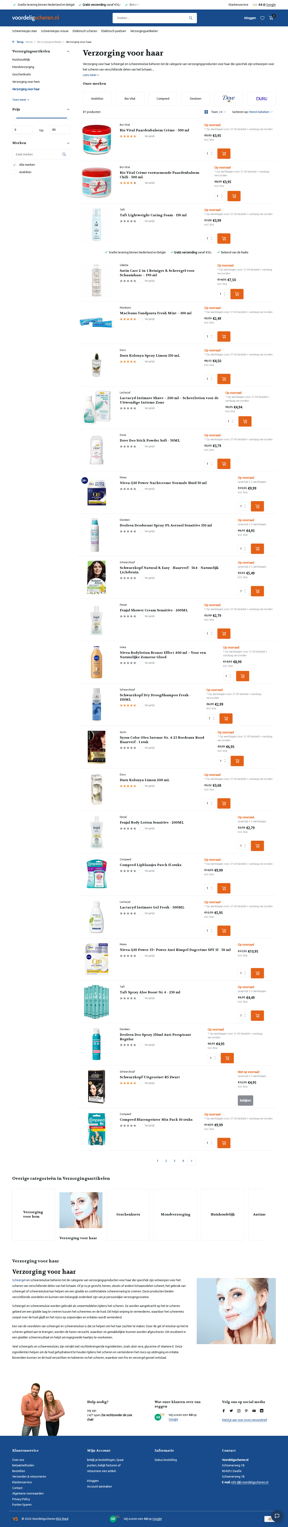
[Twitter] (231, 1411)
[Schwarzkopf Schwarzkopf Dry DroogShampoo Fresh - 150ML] (96, 705)
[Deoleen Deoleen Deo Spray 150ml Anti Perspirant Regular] (96, 1044)
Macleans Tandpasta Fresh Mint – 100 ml (155, 313)
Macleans (125, 307)
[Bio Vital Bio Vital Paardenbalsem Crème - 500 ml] (96, 140)
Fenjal (123, 604)
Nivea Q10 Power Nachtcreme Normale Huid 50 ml (163, 483)
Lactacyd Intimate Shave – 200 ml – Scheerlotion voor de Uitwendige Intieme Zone (169, 400)
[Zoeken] (191, 18)
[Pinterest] (246, 1411)
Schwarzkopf (127, 562)
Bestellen (18, 1471)
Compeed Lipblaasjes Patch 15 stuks (150, 865)
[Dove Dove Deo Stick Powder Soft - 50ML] (96, 450)
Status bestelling (166, 1460)
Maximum (60, 130)
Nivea (123, 477)
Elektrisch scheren (85, 31)
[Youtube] (254, 1411)
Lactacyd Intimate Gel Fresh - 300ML (152, 907)
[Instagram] (239, 1411)
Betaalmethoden (23, 1465)
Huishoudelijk (21, 59)
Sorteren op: (240, 112)
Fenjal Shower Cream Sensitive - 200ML (154, 610)
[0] (270, 17)
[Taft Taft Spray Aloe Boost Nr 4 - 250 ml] (96, 1002)
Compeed (125, 859)
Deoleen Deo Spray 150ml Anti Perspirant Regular (155, 1037)
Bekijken (245, 1100)
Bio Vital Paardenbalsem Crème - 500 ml (154, 130)
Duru (123, 350)
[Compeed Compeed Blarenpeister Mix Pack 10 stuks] (96, 1129)
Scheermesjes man (24, 31)
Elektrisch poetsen (113, 31)
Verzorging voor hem (26, 81)
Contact (17, 1488)
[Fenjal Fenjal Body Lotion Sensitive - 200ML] (96, 832)
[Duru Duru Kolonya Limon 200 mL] (96, 789)
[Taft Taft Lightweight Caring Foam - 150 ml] (96, 225)
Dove (123, 435)
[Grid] (206, 112)
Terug (19, 42)
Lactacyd (125, 392)
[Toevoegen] (223, 153)
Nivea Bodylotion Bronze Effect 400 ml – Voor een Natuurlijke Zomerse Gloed (163, 655)
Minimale (22, 130)
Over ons (18, 1460)
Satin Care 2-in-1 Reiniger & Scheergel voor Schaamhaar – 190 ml (157, 273)
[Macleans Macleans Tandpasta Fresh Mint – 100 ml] (96, 323)
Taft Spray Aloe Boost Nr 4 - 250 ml (150, 992)
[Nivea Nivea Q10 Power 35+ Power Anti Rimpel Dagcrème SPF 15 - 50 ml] (96, 959)
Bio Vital (125, 124)
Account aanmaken (99, 1486)
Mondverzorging (23, 67)
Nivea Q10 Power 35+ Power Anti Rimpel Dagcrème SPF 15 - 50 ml (175, 950)
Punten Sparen (22, 1504)
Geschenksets (21, 74)
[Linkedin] (261, 1411)
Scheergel (19, 1280)
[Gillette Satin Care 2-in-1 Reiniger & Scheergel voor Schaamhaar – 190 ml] (96, 280)
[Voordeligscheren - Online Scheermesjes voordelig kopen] (39, 18)
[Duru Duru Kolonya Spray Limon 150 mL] (96, 365)
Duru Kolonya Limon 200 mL (145, 780)
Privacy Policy (21, 1499)
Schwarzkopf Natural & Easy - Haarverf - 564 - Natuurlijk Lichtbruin (169, 570)
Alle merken (27, 164)
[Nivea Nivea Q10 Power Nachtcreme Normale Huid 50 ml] (96, 492)
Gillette (124, 265)
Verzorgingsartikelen (144, 31)
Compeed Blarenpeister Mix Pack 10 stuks (156, 1120)
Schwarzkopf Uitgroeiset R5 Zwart (150, 1077)
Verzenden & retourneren (29, 1476)
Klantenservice (238, 4)
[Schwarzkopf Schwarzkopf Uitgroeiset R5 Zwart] (96, 1087)
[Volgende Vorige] (191, 1161)
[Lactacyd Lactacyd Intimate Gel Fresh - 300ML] (96, 917)
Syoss (123, 732)
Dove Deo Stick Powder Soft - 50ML (150, 440)
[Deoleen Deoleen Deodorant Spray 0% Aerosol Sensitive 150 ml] (96, 535)
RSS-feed (62, 1518)
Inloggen (93, 1480)
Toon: (214, 112)
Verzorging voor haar (26, 89)
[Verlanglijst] (262, 18)
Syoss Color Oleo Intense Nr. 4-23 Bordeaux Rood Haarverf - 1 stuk (162, 740)
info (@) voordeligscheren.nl (249, 1482)
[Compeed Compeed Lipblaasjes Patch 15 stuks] (96, 874)
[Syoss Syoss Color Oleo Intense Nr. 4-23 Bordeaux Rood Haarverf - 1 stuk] (96, 747)
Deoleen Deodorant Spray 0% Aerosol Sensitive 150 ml (166, 525)
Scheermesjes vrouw (55, 31)
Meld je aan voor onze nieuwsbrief (244, 1420)
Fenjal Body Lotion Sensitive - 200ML (152, 822)
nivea (123, 647)
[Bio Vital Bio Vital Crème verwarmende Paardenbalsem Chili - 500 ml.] (96, 182)
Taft (122, 209)
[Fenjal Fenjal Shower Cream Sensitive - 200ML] (96, 620)
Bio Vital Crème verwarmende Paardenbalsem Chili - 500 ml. (159, 175)
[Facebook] (223, 1411)
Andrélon (25, 172)
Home (29, 42)
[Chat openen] (277, 1516)
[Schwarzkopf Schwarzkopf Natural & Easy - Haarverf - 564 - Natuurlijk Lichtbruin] (96, 577)
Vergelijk (150, 136)
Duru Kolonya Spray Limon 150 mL (150, 356)
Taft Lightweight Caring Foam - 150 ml (153, 215)
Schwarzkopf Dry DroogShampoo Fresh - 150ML (155, 697)
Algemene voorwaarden (28, 1493)
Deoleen (125, 519)
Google (271, 4)
